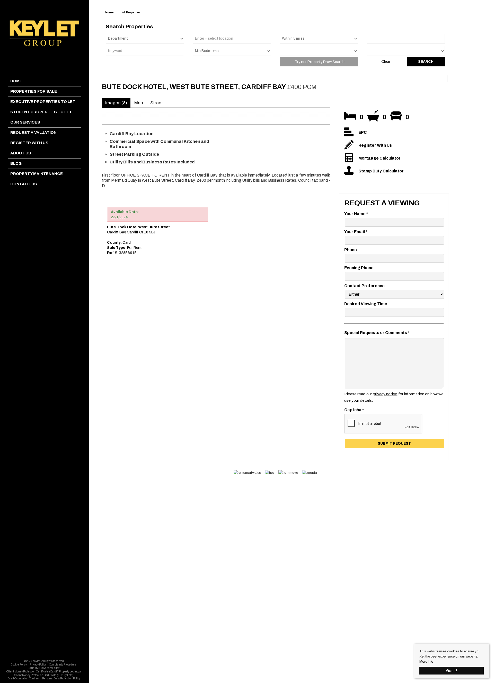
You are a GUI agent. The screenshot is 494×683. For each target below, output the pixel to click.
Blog (16, 163)
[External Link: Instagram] (45, 655)
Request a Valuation (33, 132)
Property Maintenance (36, 174)
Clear (385, 62)
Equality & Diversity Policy (43, 668)
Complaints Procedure (62, 664)
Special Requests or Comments (376, 332)
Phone (350, 250)
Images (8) (116, 102)
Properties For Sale (33, 91)
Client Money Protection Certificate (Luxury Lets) (43, 675)
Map (138, 102)
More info (426, 661)
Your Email (355, 232)
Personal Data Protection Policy (61, 678)
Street (156, 102)
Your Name (356, 214)
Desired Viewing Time (365, 304)
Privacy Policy (38, 664)
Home (16, 81)
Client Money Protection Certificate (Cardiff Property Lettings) (43, 671)
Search (426, 62)
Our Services (25, 122)
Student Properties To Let (41, 112)
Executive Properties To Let (42, 102)
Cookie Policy (19, 664)
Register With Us (29, 143)
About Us (20, 153)
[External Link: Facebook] (43, 655)
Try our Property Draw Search (319, 62)
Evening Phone (359, 268)
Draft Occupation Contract (23, 678)
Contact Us (23, 184)
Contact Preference (364, 286)
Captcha (354, 410)
